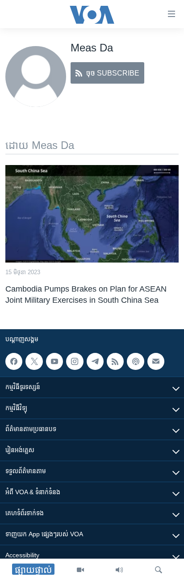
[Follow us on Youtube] (54, 361)
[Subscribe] (155, 361)
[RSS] (115, 361)
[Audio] (119, 570)
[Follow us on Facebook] (13, 361)
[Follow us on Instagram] (74, 361)
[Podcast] (135, 361)
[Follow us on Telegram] (95, 361)
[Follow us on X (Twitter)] (33, 361)
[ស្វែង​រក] (158, 570)
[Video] (80, 570)
